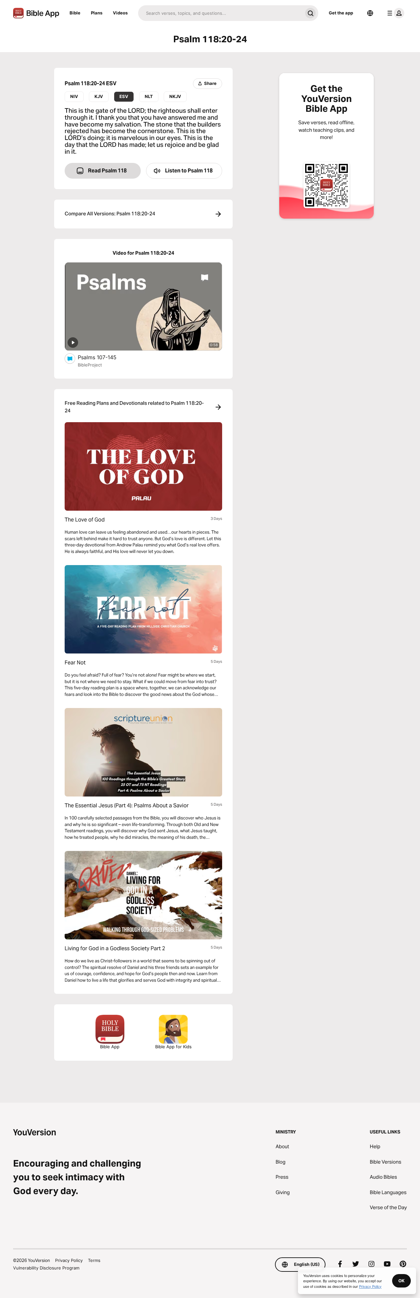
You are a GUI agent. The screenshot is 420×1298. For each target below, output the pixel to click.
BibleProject (90, 364)
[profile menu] (394, 13)
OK (401, 1280)
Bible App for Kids (173, 1046)
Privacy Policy (69, 1260)
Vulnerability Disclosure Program (46, 1267)
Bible (75, 12)
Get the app (341, 12)
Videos (120, 12)
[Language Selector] (370, 13)
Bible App (109, 1046)
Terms (94, 1260)
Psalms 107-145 (104, 357)
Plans (96, 12)
